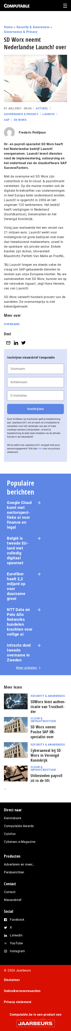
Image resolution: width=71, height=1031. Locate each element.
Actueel (42, 108)
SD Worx (20, 119)
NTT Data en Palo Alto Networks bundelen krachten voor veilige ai (20, 622)
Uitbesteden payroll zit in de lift (47, 778)
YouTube (16, 943)
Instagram (17, 951)
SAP (7, 119)
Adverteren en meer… (19, 864)
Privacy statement (17, 1002)
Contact (10, 892)
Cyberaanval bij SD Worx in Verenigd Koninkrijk (46, 755)
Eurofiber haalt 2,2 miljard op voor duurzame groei (16, 586)
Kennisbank (12, 818)
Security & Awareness (33, 27)
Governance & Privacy (20, 32)
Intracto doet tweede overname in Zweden (19, 652)
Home (8, 27)
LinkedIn (16, 935)
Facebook (17, 919)
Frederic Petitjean (32, 132)
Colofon (10, 834)
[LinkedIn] (16, 342)
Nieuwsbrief (13, 900)
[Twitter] (23, 342)
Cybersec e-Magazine (20, 842)
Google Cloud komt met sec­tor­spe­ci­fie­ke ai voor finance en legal (19, 515)
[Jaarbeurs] (35, 1021)
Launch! (48, 114)
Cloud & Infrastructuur (43, 720)
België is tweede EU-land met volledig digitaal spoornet (17, 550)
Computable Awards (19, 826)
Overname (12, 324)
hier (40, 448)
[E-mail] (8, 342)
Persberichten (14, 872)
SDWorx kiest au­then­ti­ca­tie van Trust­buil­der (48, 706)
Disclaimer (12, 980)
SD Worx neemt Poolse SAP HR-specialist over (43, 731)
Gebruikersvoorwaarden (22, 991)
